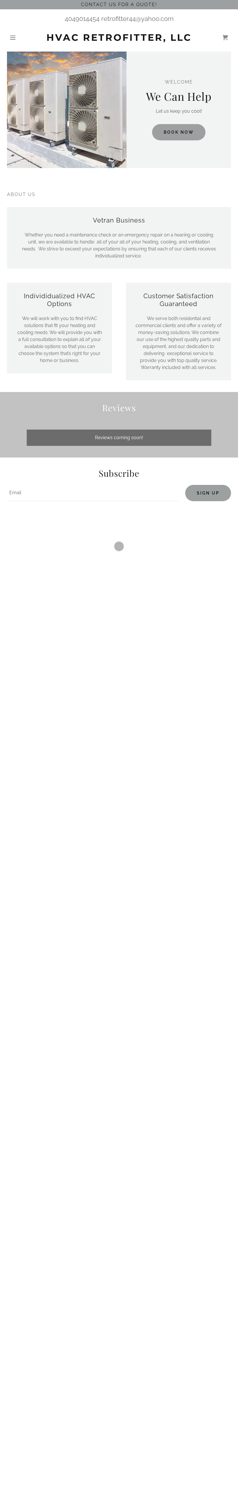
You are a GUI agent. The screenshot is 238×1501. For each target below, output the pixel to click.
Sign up (208, 493)
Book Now (179, 132)
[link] (119, 39)
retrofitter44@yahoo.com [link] (137, 18)
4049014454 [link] (82, 18)
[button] (24, 37)
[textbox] (92, 493)
